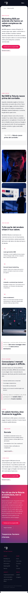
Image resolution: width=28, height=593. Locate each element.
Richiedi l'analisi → (6, 50)
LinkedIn (18, 574)
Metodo (5, 568)
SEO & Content (7, 561)
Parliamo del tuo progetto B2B (11, 46)
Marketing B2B (7, 566)
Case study (18, 561)
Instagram (18, 577)
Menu (22, 3)
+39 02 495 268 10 (8, 577)
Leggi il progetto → (8, 451)
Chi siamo (18, 563)
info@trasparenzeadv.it (9, 574)
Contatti (18, 568)
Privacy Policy (6, 587)
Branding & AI (7, 558)
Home (5, 8)
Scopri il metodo (8, 527)
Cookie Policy (12, 587)
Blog (17, 566)
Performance (6, 563)
